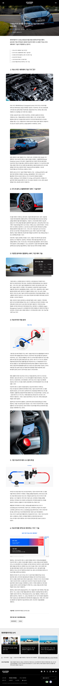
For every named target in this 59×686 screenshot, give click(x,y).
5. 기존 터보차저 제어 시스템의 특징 (19, 59)
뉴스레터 (17, 680)
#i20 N (20, 621)
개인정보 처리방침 (13, 678)
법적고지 (4, 680)
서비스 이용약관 (22, 678)
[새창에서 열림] (46, 681)
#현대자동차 (13, 621)
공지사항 (4, 678)
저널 (11, 657)
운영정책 (11, 680)
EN (56, 3)
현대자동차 (12, 29)
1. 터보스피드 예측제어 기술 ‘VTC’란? (19, 50)
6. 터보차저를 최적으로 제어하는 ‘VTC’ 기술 (21, 61)
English (24, 680)
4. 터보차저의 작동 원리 (17, 57)
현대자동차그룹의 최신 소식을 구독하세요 (49, 657)
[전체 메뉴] (3, 3)
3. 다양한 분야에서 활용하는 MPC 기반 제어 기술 (22, 55)
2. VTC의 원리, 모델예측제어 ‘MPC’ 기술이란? (21, 52)
